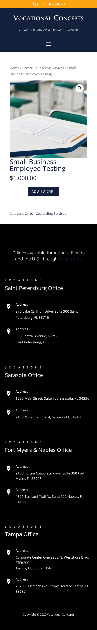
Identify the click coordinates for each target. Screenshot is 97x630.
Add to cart (43, 191)
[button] (80, 88)
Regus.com (70, 259)
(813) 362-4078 (51, 4)
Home (14, 68)
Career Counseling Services (43, 68)
